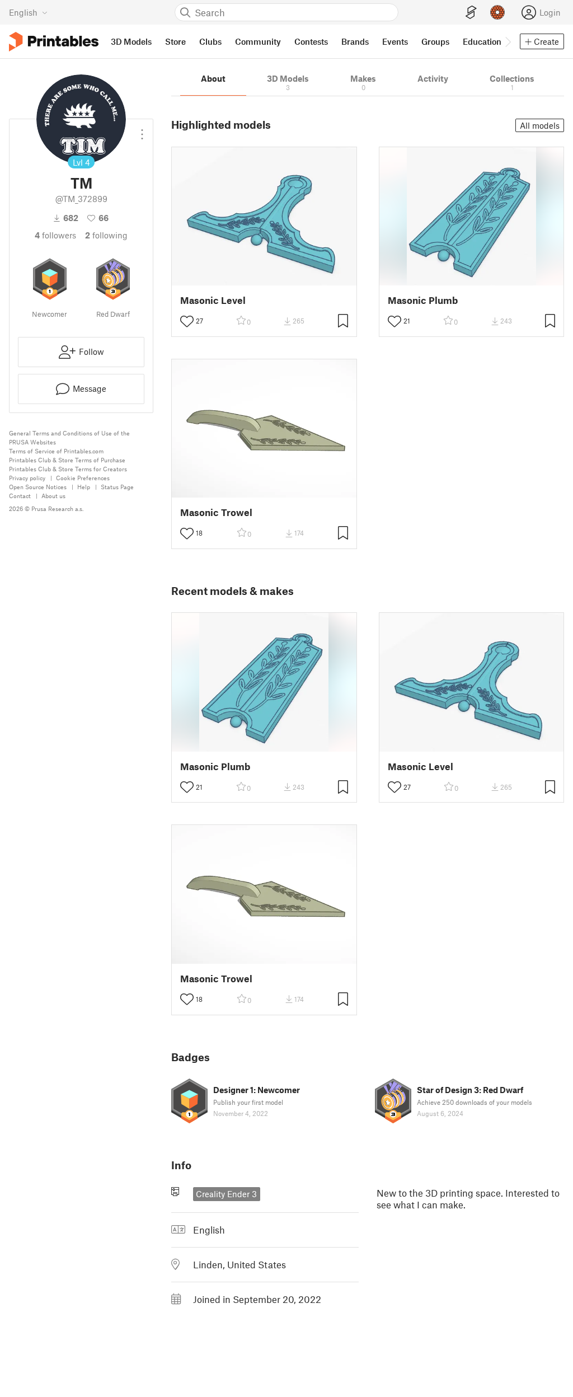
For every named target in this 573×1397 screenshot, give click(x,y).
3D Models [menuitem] (131, 41)
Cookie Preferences (83, 477)
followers (55, 235)
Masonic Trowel (216, 512)
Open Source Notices (38, 486)
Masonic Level (213, 300)
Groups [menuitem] (435, 41)
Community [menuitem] (258, 41)
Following (106, 235)
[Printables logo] (53, 41)
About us (53, 495)
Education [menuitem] (482, 41)
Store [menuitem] (175, 41)
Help (83, 486)
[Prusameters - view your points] (497, 12)
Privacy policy (27, 477)
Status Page (117, 486)
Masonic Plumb (423, 300)
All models (540, 125)
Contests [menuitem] (311, 41)
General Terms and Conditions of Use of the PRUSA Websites (69, 437)
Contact (20, 495)
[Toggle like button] (187, 321)
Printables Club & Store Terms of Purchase (67, 459)
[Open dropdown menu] (142, 130)
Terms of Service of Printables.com (56, 450)
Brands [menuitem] (355, 41)
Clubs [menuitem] (210, 41)
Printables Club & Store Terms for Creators (68, 468)
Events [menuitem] (395, 41)
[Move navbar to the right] (507, 41)
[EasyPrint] (471, 12)
